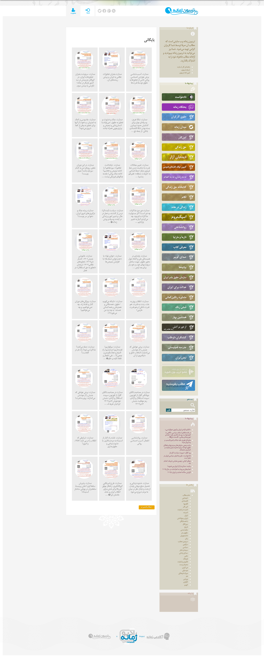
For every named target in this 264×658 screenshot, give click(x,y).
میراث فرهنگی (183, 573)
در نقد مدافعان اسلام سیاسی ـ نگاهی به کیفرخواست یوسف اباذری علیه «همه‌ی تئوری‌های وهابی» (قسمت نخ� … (178, 435)
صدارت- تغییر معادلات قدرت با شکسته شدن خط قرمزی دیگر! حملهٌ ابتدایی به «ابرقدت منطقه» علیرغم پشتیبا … (139, 171)
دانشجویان (184, 536)
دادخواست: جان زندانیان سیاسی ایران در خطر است (177, 457)
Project (142, 636)
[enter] (87, 11)
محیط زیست (183, 565)
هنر (187, 576)
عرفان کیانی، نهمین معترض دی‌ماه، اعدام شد (177, 462)
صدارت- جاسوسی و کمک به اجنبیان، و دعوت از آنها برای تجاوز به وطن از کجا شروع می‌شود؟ (85, 124)
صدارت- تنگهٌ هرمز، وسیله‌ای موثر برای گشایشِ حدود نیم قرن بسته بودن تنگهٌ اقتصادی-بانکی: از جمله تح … (139, 126)
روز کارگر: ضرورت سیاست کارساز (180, 453)
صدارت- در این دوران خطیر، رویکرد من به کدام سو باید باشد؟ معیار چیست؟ (85, 170)
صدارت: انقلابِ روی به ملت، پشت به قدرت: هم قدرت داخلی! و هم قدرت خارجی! (139, 306)
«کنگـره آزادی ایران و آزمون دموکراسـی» (178, 430)
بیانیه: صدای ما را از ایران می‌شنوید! (179, 467)
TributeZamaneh (181, 11)
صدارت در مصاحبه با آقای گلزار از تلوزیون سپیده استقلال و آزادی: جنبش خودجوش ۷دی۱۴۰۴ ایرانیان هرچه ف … (112, 398)
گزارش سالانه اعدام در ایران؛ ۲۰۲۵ (179, 473)
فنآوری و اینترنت (183, 562)
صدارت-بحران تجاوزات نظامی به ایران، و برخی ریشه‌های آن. (112, 77)
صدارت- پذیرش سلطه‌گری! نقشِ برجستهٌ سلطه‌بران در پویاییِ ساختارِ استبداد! (85, 488)
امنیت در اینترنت (183, 510)
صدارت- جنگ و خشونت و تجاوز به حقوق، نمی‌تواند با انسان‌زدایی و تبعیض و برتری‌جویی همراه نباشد (112, 124)
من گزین (185, 567)
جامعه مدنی (184, 530)
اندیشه (185, 512)
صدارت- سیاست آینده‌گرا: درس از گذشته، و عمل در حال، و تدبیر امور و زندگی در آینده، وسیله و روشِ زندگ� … (112, 217)
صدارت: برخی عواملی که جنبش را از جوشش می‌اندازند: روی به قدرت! (85, 395)
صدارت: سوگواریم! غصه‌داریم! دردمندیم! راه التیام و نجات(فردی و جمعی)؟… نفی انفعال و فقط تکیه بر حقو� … (112, 353)
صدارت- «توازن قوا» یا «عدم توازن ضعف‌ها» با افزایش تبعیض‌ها (112, 259)
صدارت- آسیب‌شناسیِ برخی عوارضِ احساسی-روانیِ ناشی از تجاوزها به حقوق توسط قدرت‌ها (139, 79)
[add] (73, 11)
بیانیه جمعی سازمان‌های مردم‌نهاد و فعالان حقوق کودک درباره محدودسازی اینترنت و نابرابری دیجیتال (177, 448)
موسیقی (185, 570)
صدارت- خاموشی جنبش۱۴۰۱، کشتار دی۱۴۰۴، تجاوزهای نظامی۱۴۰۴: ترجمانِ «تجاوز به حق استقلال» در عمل (85, 263)
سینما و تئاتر (184, 550)
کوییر (186, 585)
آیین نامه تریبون (184, 73)
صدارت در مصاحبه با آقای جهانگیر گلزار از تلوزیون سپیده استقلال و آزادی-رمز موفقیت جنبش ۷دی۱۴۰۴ (139, 398)
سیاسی (185, 547)
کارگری (185, 582)
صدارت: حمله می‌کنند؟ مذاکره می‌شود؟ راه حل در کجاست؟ (85, 350)
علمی (186, 556)
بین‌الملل (185, 524)
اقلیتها (186, 504)
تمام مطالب (186, 495)
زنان (186, 538)
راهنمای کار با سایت (183, 67)
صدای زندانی (183, 553)
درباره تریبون (185, 70)
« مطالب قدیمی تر (146, 507)
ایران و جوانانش (182, 518)
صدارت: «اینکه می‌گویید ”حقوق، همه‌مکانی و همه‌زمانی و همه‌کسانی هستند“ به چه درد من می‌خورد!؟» (112, 307)
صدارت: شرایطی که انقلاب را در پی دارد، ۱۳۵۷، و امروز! (85, 441)
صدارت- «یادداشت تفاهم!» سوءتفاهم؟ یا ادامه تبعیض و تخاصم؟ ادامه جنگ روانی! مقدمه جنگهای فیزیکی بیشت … (112, 171)
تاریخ (186, 527)
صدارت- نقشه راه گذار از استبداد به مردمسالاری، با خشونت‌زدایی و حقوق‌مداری (112, 442)
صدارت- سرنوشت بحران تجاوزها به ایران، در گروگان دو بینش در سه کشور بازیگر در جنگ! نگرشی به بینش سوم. (85, 80)
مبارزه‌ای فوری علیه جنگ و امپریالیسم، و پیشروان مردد (177, 441)
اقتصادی (185, 501)
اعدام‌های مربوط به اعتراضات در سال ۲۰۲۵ (177, 470)
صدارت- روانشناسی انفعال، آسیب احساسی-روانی (139, 441)
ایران (186, 515)
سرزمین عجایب (183, 541)
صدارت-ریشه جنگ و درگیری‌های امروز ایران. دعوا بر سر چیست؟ (85, 214)
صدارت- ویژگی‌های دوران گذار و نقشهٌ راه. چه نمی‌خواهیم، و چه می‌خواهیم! (85, 306)
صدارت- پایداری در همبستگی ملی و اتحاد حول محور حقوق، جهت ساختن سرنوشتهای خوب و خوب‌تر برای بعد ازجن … (139, 262)
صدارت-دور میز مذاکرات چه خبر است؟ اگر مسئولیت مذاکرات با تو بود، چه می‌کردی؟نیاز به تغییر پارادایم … (139, 217)
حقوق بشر (184, 533)
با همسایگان (184, 521)
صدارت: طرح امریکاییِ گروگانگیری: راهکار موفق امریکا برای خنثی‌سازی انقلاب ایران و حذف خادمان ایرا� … (112, 489)
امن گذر (185, 507)
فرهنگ (185, 559)
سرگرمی (185, 544)
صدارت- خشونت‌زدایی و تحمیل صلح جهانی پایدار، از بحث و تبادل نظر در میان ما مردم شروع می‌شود (139, 488)
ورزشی (185, 579)
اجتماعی (185, 498)
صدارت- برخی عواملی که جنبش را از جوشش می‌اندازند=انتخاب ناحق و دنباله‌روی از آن (139, 351)
